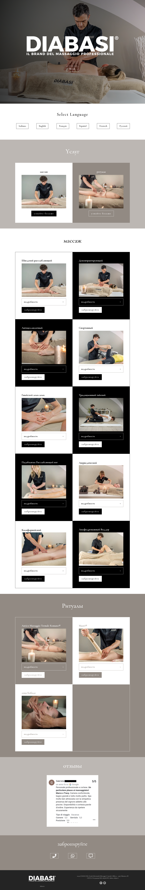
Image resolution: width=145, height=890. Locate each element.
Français (63, 126)
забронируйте (33, 309)
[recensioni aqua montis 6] (72, 826)
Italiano (22, 126)
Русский (123, 126)
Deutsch (103, 126)
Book (72, 68)
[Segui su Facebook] (101, 883)
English (42, 126)
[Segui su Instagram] (104, 883)
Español (83, 126)
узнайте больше (44, 213)
